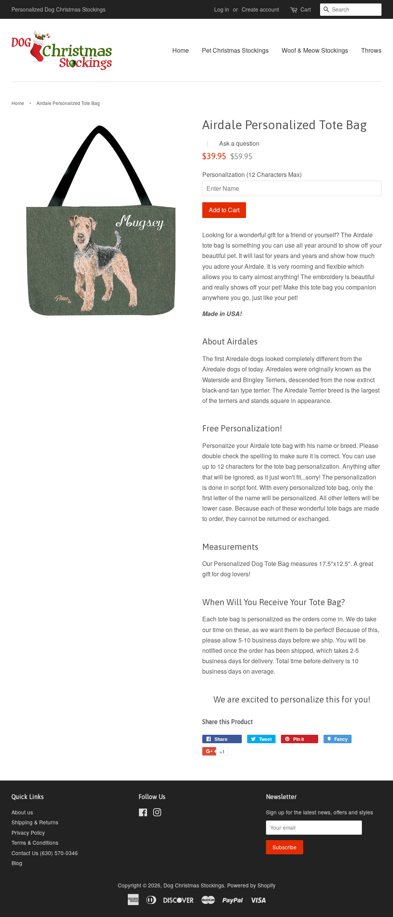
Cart (306, 9)
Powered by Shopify (251, 885)
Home (180, 50)
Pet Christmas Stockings (235, 50)
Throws (371, 50)
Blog (17, 863)
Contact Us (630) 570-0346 (45, 853)
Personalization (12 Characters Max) (252, 174)
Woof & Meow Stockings (315, 50)
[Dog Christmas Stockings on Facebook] (143, 813)
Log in (221, 9)
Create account (260, 9)
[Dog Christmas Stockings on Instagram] (157, 813)
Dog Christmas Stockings (193, 885)
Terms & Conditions (35, 842)
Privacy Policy (28, 832)
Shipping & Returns (35, 822)
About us (22, 812)
